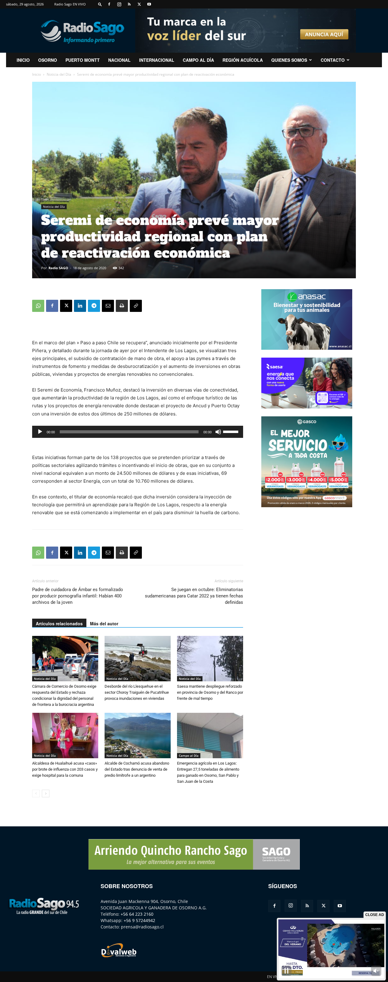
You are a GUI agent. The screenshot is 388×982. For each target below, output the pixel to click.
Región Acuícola (242, 60)
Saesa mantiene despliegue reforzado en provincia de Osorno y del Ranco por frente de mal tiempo (210, 692)
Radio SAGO (58, 268)
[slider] (231, 431)
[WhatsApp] (38, 306)
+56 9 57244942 (139, 920)
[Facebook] (109, 4)
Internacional (156, 60)
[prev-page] (36, 793)
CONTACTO (333, 60)
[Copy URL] (136, 306)
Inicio (36, 74)
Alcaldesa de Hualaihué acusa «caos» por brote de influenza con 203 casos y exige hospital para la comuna (65, 769)
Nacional (119, 60)
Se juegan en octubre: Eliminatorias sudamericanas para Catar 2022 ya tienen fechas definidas (194, 596)
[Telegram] (94, 306)
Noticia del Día (59, 74)
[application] (137, 432)
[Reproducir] (40, 432)
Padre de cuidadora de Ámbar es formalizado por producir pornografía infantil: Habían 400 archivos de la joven (77, 596)
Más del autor (104, 623)
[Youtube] (149, 4)
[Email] (108, 306)
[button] (100, 4)
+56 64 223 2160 (137, 914)
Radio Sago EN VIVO (70, 4)
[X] (139, 4)
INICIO (23, 60)
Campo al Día (198, 60)
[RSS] (129, 4)
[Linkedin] (80, 306)
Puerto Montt (82, 60)
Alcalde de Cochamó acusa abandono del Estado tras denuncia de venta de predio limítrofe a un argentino (137, 769)
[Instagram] (119, 4)
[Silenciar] (218, 432)
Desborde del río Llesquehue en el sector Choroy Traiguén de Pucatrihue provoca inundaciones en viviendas (137, 692)
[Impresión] (122, 306)
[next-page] (45, 793)
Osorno (47, 60)
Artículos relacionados (59, 623)
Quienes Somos (289, 60)
